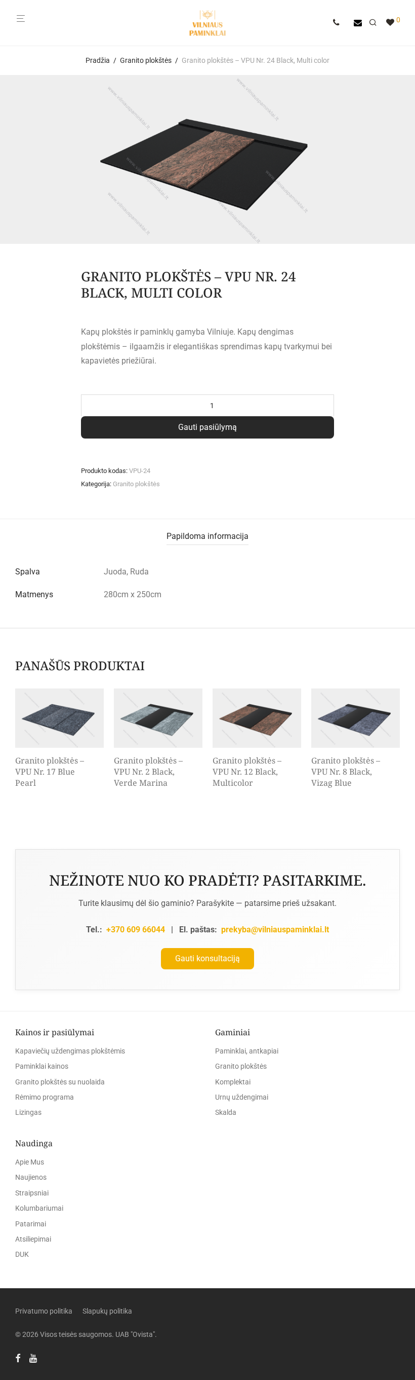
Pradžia (98, 60)
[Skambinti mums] (340, 22)
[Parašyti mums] (358, 23)
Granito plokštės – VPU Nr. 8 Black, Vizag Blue (345, 772)
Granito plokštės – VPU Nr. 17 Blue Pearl (49, 772)
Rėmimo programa (44, 1097)
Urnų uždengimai (241, 1097)
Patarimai (30, 1224)
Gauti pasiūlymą (207, 427)
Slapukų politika (107, 1311)
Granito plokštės (146, 60)
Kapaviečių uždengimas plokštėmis (70, 1051)
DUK (22, 1254)
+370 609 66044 (135, 929)
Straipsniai (32, 1193)
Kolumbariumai (39, 1208)
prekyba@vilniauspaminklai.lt (275, 929)
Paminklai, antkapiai (246, 1051)
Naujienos (31, 1177)
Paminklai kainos (41, 1066)
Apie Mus (29, 1162)
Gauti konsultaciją (207, 958)
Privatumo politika (43, 1311)
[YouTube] (33, 1358)
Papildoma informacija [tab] (207, 536)
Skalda (225, 1112)
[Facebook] (17, 1358)
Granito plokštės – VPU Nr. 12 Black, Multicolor (247, 772)
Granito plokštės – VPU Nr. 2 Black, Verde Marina (148, 772)
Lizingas (28, 1112)
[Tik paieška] (376, 22)
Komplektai (233, 1082)
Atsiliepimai (33, 1239)
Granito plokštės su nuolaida (60, 1082)
